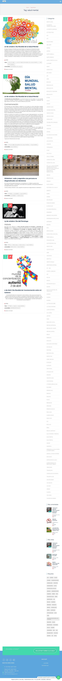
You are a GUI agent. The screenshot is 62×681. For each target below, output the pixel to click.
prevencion (49, 624)
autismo (10, 306)
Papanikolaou (50, 390)
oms (40, 62)
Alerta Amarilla (50, 54)
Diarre (48, 193)
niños (48, 610)
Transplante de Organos (52, 473)
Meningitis (49, 337)
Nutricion (49, 362)
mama (48, 319)
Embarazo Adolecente (52, 215)
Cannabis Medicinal (51, 110)
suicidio (10, 114)
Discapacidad (50, 199)
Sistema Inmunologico (52, 459)
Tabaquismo (49, 467)
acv (48, 577)
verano (48, 635)
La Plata (31, 232)
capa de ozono (50, 113)
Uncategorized (50, 479)
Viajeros (49, 492)
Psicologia (49, 412)
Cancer (48, 103)
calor (48, 100)
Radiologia (49, 418)
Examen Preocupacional (52, 234)
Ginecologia (49, 246)
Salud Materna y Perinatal (53, 433)
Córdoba (25, 227)
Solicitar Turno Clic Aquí (45, 651)
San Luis (36, 232)
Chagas (48, 131)
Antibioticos (49, 69)
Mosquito (49, 340)
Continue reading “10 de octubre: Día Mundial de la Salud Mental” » (26, 56)
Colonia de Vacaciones (52, 134)
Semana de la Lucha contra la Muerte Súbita (53, 450)
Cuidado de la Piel (51, 159)
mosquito (54, 604)
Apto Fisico (49, 72)
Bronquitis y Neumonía (52, 91)
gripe (56, 596)
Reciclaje (49, 424)
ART (47, 75)
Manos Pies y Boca (51, 322)
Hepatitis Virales (50, 261)
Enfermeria (49, 221)
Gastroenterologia (51, 243)
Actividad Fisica (50, 32)
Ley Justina (49, 312)
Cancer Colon (50, 106)
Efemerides (49, 212)
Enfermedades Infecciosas (53, 218)
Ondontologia (50, 378)
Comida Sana (49, 137)
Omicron (49, 374)
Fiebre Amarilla (50, 237)
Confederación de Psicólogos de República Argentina (24, 229)
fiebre (53, 593)
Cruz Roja (49, 153)
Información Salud (15, 308)
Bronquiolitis (50, 85)
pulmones (55, 624)
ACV (47, 35)
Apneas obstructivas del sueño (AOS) (55, 563)
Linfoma (48, 315)
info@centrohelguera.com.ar (9, 672)
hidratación (49, 599)
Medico (48, 334)
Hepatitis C (49, 258)
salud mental (11, 64)
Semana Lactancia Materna (53, 453)
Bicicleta (49, 82)
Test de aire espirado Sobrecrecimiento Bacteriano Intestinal (56, 510)
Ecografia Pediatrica (51, 209)
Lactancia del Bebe (51, 303)
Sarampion (49, 446)
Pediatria (49, 396)
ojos (55, 612)
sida (54, 630)
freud (9, 244)
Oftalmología (50, 371)
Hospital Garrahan (51, 271)
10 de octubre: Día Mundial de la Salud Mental (21, 47)
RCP (47, 421)
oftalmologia (50, 612)
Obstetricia (49, 368)
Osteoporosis (50, 381)
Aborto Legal (50, 21)
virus (55, 635)
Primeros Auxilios (51, 409)
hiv (54, 599)
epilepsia (10, 56)
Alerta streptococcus (52, 60)
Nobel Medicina (50, 359)
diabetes (49, 593)
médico (48, 607)
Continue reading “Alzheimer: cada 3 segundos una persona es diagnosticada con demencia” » (23, 187)
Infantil (48, 280)
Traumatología (50, 476)
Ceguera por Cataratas (52, 122)
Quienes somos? (50, 415)
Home (27, 7)
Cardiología (49, 119)
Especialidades (50, 230)
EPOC (48, 227)
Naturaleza (49, 346)
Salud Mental (14, 146)
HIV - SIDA (49, 268)
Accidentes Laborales (52, 29)
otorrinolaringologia (52, 384)
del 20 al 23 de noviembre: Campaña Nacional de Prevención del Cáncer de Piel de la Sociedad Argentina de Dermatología (53, 168)
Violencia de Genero (51, 498)
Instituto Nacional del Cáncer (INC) (52, 290)
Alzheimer (29, 55)
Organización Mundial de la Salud (32, 49)
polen (53, 622)
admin (6, 60)
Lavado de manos (51, 309)
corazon (49, 144)
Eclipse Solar (50, 206)
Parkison (49, 393)
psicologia (15, 244)
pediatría (49, 622)
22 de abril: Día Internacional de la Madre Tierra (55, 529)
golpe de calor (50, 596)
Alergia (48, 47)
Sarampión (49, 630)
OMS (39, 51)
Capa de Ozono (50, 116)
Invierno (48, 294)
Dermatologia (50, 178)
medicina (49, 604)
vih (52, 635)
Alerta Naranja (50, 57)
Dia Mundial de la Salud (16, 66)
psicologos (22, 244)
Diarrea (48, 196)
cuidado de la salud (51, 588)
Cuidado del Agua (51, 162)
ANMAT (48, 66)
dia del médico (50, 184)
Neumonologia (50, 353)
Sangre (48, 443)
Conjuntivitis (50, 141)
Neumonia (49, 350)
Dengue (48, 175)
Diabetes (48, 190)
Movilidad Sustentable (52, 343)
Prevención (49, 402)
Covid (55, 585)
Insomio (48, 286)
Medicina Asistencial (51, 325)
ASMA (48, 78)
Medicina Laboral (51, 331)
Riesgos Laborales (51, 430)
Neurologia (20, 195)
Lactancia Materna (51, 306)
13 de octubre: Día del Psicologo (16, 221)
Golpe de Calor (50, 249)
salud (15, 306)
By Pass (48, 97)
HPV (47, 274)
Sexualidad (49, 456)
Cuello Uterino (50, 156)
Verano (48, 489)
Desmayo (49, 181)
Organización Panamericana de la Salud (12, 138)
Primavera (49, 405)
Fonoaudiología (50, 240)
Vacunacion (49, 482)
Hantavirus (49, 255)
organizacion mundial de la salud (52, 619)
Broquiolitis (49, 94)
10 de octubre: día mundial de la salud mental (27, 62)
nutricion (53, 610)
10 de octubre (11, 62)
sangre (52, 627)
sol (57, 630)
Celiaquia (49, 125)
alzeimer (10, 193)
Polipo (48, 399)
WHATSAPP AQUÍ (45, 665)
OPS (9, 118)
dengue (48, 591)
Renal (48, 427)
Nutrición (49, 365)
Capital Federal (22, 232)
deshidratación (55, 591)
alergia (51, 577)
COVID (48, 150)
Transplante (49, 470)
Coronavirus (50, 147)
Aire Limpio (49, 44)
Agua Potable (50, 41)
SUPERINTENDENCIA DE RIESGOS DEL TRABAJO (51, 464)
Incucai (48, 277)
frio (57, 593)
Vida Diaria (49, 495)
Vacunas (49, 485)
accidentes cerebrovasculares (51, 26)
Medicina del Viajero (51, 328)
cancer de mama (54, 580)
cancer (48, 580)
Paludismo (49, 387)
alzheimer (16, 193)
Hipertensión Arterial (52, 265)
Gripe (48, 252)
